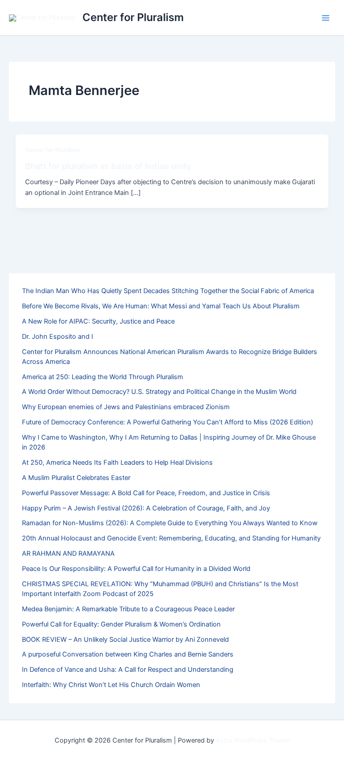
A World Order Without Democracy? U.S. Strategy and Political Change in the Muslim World (159, 392)
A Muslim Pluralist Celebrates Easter (76, 478)
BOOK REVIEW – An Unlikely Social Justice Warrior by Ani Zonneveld (125, 639)
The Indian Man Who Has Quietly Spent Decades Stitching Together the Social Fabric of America (168, 291)
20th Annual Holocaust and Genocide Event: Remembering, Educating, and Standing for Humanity (171, 538)
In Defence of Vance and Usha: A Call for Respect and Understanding (127, 670)
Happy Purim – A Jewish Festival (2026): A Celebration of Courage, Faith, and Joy (146, 508)
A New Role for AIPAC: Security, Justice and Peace (98, 321)
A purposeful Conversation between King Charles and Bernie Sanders (127, 654)
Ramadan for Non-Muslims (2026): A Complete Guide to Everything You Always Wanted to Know (170, 523)
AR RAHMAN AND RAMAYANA (68, 553)
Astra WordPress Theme (253, 740)
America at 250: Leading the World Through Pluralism (102, 377)
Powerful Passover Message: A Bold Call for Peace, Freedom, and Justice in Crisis (146, 493)
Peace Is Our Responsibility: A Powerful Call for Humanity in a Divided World (136, 569)
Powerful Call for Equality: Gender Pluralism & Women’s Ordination (121, 624)
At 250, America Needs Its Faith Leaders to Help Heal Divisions (117, 462)
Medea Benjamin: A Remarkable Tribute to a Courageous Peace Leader (128, 609)
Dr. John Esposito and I (57, 337)
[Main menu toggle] (325, 18)
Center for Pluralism (133, 17)
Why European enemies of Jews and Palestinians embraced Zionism (126, 407)
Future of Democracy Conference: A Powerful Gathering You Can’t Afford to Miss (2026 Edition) (167, 422)
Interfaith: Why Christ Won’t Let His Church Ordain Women (111, 685)
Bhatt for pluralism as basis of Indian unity (108, 166)
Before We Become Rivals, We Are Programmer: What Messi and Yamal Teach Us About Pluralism (161, 306)
